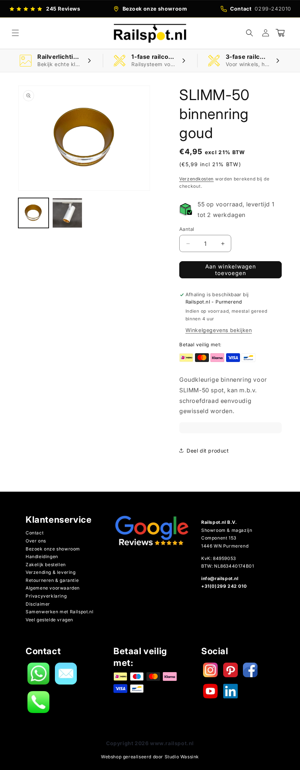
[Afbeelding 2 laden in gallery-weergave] (67, 213)
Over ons (36, 541)
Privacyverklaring (46, 596)
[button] (15, 33)
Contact (35, 532)
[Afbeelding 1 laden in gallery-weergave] (33, 213)
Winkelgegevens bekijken (218, 330)
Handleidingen (42, 556)
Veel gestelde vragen (49, 619)
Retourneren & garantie (52, 580)
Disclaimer (38, 604)
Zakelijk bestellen (46, 564)
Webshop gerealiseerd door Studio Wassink (150, 756)
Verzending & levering (51, 572)
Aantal (186, 229)
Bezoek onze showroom (53, 549)
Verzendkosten (196, 179)
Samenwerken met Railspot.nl (59, 611)
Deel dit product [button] (208, 450)
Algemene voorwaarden (53, 588)
